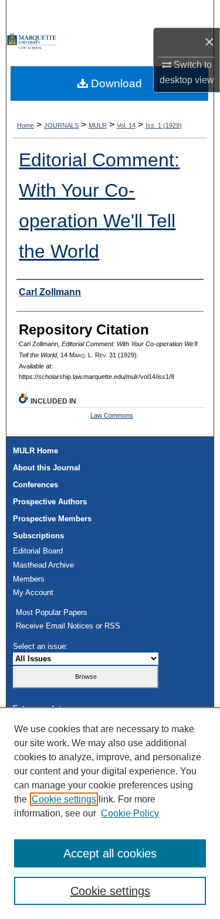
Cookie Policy (130, 813)
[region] (110, 813)
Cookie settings (64, 799)
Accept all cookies (110, 853)
